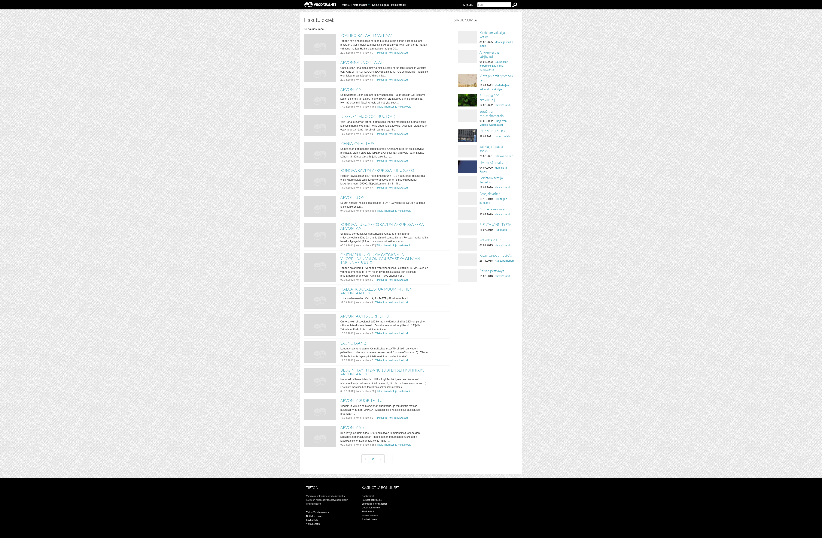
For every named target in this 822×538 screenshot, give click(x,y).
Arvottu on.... (354, 197)
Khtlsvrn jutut (502, 105)
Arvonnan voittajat (361, 62)
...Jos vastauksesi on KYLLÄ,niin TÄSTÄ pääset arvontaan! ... (376, 298)
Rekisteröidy (398, 5)
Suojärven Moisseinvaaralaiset (493, 122)
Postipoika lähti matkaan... (368, 35)
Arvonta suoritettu (361, 401)
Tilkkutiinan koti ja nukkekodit (392, 52)
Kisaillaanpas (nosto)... (496, 255)
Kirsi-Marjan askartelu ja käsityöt (494, 87)
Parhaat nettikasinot (372, 499)
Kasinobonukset (370, 515)
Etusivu (345, 5)
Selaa (380, 5)
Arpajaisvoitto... (491, 194)
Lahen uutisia (503, 136)
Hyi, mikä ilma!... (491, 162)
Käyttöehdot (312, 520)
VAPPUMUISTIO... (493, 131)
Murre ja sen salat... (494, 209)
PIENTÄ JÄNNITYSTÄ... (496, 224)
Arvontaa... (352, 89)
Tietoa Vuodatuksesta (317, 512)
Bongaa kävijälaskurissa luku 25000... (378, 170)
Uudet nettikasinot (371, 507)
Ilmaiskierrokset (370, 519)
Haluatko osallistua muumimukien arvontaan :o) (376, 291)
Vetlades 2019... (491, 240)
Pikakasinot (368, 511)
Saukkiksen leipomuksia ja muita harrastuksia (494, 65)
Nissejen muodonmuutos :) (367, 116)
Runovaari (501, 229)
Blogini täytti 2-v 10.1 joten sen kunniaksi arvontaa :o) (382, 372)
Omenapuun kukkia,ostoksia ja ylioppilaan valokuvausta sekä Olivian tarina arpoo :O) (380, 259)
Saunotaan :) (353, 343)
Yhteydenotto (313, 523)
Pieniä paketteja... (358, 143)
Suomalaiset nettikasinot (374, 503)
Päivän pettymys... (493, 271)
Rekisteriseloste (314, 516)
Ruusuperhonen (504, 260)
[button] (369, 4)
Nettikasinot (360, 5)
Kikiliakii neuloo (504, 156)
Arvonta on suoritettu (364, 316)
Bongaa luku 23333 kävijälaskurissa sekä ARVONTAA (382, 226)
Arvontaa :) (352, 428)
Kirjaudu (468, 5)
